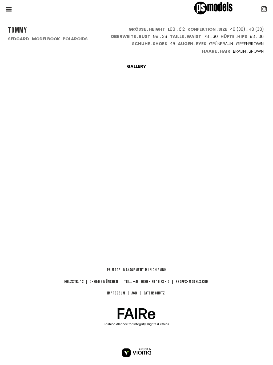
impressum (116, 293)
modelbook (46, 39)
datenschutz (154, 293)
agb (134, 293)
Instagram (264, 9)
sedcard (18, 39)
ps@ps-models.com (192, 281)
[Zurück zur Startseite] (223, 8)
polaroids (75, 39)
